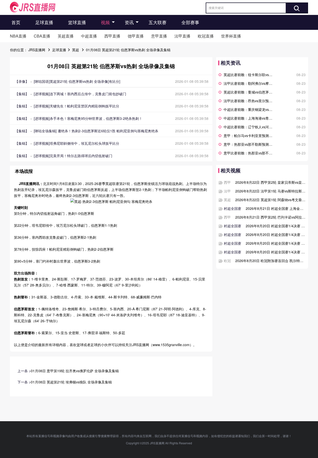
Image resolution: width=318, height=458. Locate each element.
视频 (105, 22)
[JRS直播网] (32, 7)
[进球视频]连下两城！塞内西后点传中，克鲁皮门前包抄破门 (80, 93)
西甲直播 (112, 36)
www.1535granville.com (171, 344)
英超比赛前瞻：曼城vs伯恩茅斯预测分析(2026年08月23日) (249, 92)
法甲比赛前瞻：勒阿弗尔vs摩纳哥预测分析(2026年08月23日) (249, 83)
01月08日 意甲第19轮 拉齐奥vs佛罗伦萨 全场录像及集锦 (75, 370)
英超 (75, 49)
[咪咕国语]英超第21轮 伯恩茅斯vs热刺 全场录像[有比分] (77, 81)
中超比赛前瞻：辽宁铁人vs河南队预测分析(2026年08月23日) (249, 126)
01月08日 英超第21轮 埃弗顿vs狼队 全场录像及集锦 (71, 381)
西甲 (227, 182)
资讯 (129, 22)
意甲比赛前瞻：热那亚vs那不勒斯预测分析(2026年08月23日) (249, 152)
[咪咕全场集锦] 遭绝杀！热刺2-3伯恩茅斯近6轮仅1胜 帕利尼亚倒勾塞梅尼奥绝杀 (96, 130)
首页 (15, 22)
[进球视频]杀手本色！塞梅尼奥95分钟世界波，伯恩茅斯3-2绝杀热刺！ (88, 118)
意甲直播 (159, 36)
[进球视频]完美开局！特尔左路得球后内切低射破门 (73, 155)
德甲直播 (136, 36)
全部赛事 (190, 22)
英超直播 (66, 36)
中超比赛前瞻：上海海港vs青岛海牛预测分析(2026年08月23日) (249, 118)
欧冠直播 (206, 36)
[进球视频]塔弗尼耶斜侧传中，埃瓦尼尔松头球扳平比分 (76, 143)
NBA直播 (18, 36)
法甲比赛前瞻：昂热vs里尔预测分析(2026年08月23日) (249, 100)
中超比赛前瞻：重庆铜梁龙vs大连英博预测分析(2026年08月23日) (249, 109)
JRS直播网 (36, 49)
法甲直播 (182, 36)
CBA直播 (42, 36)
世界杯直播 (231, 36)
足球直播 (44, 22)
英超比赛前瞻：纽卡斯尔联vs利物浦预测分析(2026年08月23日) (249, 74)
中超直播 (89, 36)
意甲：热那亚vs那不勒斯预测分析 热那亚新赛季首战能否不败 (249, 144)
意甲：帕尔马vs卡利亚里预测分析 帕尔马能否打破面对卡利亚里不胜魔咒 (249, 135)
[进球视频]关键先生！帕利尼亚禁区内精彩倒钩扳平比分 (76, 105)
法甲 (227, 190)
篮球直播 (77, 22)
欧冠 (227, 260)
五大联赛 (157, 22)
